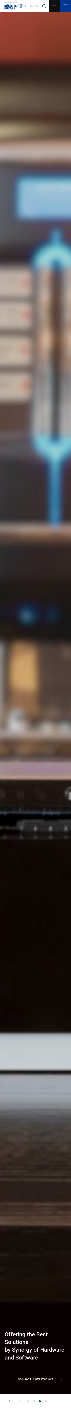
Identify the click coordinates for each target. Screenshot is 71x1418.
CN (37, 6)
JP (25, 6)
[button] (10, 1401)
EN (31, 6)
